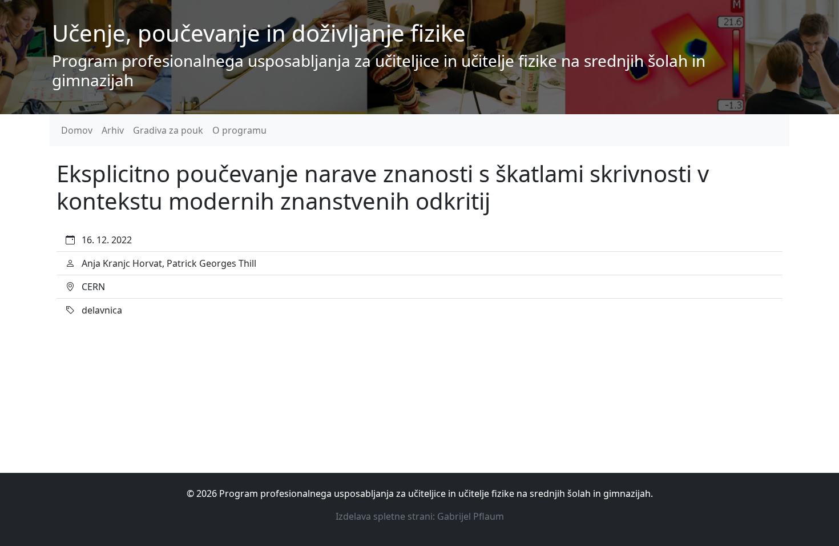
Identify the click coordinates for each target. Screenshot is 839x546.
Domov (76, 130)
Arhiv (113, 130)
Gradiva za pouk (168, 130)
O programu (239, 130)
